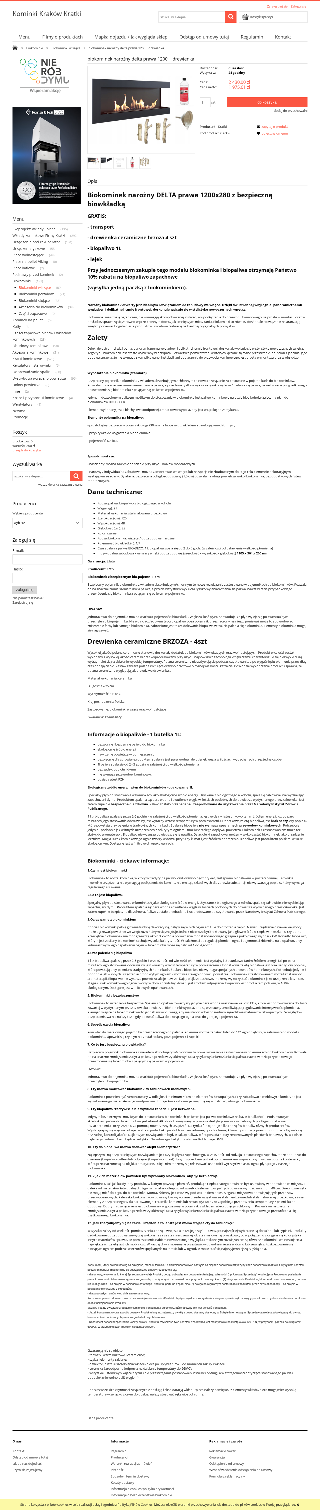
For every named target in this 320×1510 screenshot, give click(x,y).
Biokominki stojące (34, 300)
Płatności (117, 1469)
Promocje (20, 417)
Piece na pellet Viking (30, 261)
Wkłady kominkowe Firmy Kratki (38, 235)
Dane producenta (101, 1418)
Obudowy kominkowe (30, 345)
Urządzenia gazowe (28, 248)
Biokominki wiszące (35, 287)
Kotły (16, 326)
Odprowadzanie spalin (31, 371)
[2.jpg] (106, 160)
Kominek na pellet (27, 320)
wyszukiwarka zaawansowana (60, 484)
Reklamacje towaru (223, 1451)
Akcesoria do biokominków (41, 307)
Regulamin (118, 1451)
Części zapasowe (33, 313)
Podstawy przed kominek (33, 274)
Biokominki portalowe (37, 294)
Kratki (222, 126)
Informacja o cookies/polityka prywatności (142, 1488)
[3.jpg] (119, 162)
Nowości (19, 410)
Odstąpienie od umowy (226, 1463)
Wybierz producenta (27, 513)
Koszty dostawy (122, 1482)
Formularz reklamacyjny (227, 1476)
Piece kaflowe (23, 268)
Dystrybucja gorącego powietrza (39, 378)
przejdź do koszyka (26, 450)
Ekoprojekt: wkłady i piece (34, 229)
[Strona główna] (16, 48)
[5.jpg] (145, 161)
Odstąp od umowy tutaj (30, 1457)
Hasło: (17, 569)
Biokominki (21, 281)
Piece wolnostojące (28, 255)
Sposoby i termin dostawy (130, 1476)
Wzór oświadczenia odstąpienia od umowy (240, 1469)
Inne (16, 391)
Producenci (119, 1457)
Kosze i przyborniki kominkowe (38, 397)
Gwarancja (217, 1457)
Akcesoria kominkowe (30, 352)
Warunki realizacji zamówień (131, 1463)
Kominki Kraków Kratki (46, 13)
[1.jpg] (93, 161)
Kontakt (18, 1451)
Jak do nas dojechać (27, 1463)
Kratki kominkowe (27, 358)
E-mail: (18, 550)
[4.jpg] (132, 163)
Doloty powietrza (26, 384)
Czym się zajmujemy (27, 1469)
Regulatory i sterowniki (31, 365)
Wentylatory (22, 404)
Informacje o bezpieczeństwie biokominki (141, 1495)
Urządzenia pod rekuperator (36, 242)
